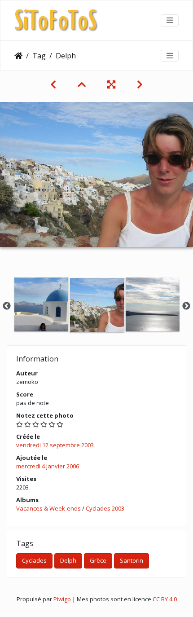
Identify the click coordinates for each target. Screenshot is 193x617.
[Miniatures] (81, 84)
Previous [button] (6, 306)
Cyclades (34, 560)
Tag (39, 56)
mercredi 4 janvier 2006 (47, 466)
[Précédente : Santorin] (53, 84)
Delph (68, 560)
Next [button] (186, 306)
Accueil (18, 55)
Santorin (131, 560)
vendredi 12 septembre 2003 (55, 445)
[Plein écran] (111, 84)
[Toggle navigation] (170, 20)
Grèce (98, 560)
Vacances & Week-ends (48, 508)
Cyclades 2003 (105, 508)
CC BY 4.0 (165, 599)
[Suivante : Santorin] (140, 84)
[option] (41, 304)
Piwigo (62, 599)
